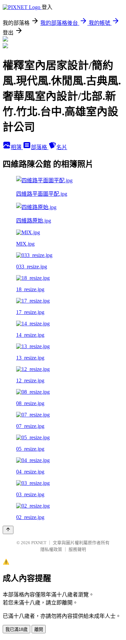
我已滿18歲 (16, 629)
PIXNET (38, 542)
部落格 (39, 147)
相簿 (17, 147)
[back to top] (8, 530)
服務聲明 (77, 549)
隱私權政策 (51, 549)
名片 (61, 147)
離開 (38, 629)
